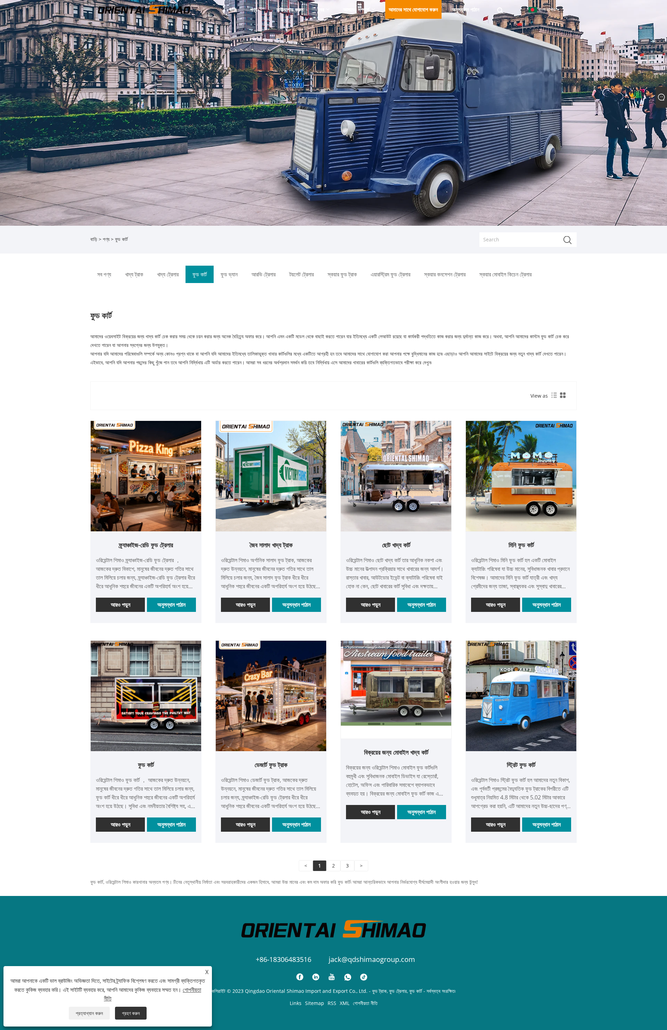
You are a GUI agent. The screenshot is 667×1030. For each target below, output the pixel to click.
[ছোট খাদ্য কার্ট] (396, 475)
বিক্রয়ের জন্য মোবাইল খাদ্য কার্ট (396, 752)
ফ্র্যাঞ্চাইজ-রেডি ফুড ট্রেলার (146, 545)
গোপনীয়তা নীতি (365, 1003)
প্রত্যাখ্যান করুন (89, 1013)
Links (296, 1003)
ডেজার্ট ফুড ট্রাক (271, 765)
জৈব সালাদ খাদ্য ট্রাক (271, 545)
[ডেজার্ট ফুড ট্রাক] (271, 695)
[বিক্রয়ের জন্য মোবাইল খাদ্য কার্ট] (396, 683)
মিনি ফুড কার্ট (521, 545)
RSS (332, 1003)
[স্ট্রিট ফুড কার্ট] (521, 695)
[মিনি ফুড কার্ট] (521, 475)
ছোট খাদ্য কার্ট (396, 545)
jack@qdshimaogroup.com (372, 959)
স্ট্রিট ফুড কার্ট (521, 765)
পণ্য (106, 239)
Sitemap (314, 1003)
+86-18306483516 (283, 959)
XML (344, 1003)
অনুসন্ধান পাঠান (171, 604)
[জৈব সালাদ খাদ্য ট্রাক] (271, 475)
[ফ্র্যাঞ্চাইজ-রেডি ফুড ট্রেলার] (146, 475)
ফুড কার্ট (146, 765)
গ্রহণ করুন (131, 1013)
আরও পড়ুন (120, 604)
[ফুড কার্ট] (146, 695)
